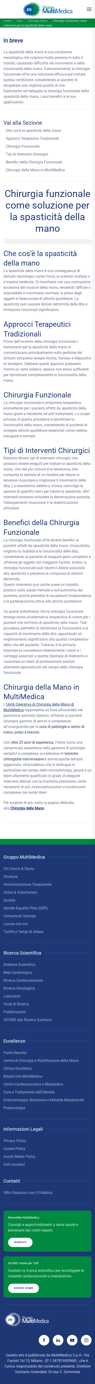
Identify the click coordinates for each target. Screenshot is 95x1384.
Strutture (10, 876)
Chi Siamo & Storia (18, 869)
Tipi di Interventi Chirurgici (27, 154)
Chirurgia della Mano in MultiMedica (35, 170)
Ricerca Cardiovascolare (23, 980)
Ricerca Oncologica (19, 988)
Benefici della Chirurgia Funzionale (34, 162)
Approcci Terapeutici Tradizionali (32, 138)
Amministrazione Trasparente (27, 884)
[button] (89, 9)
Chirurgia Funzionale (22, 146)
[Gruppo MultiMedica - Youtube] (72, 1340)
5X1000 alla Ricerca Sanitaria (27, 1020)
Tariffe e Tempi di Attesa (23, 932)
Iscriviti (20, 1242)
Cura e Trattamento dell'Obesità (29, 1092)
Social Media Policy (19, 1156)
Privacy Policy (14, 1141)
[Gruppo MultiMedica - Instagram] (86, 1340)
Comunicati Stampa (19, 916)
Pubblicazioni (14, 1012)
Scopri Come (23, 1288)
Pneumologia (14, 1108)
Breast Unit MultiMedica (22, 1076)
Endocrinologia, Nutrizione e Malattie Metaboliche (43, 1100)
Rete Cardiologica (17, 972)
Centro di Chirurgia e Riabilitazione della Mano (41, 1060)
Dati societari (14, 1164)
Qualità (9, 900)
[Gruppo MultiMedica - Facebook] (44, 1340)
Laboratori (11, 996)
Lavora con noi (15, 924)
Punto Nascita (15, 1053)
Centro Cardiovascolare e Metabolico (33, 1084)
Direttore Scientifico (19, 964)
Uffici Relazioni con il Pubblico (28, 1192)
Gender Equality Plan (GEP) (25, 908)
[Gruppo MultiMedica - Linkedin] (58, 1340)
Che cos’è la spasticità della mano (33, 130)
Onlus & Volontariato (20, 892)
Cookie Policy (14, 1148)
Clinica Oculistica (17, 1068)
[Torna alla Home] (48, 9)
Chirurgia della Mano (27, 808)
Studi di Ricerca (16, 1004)
